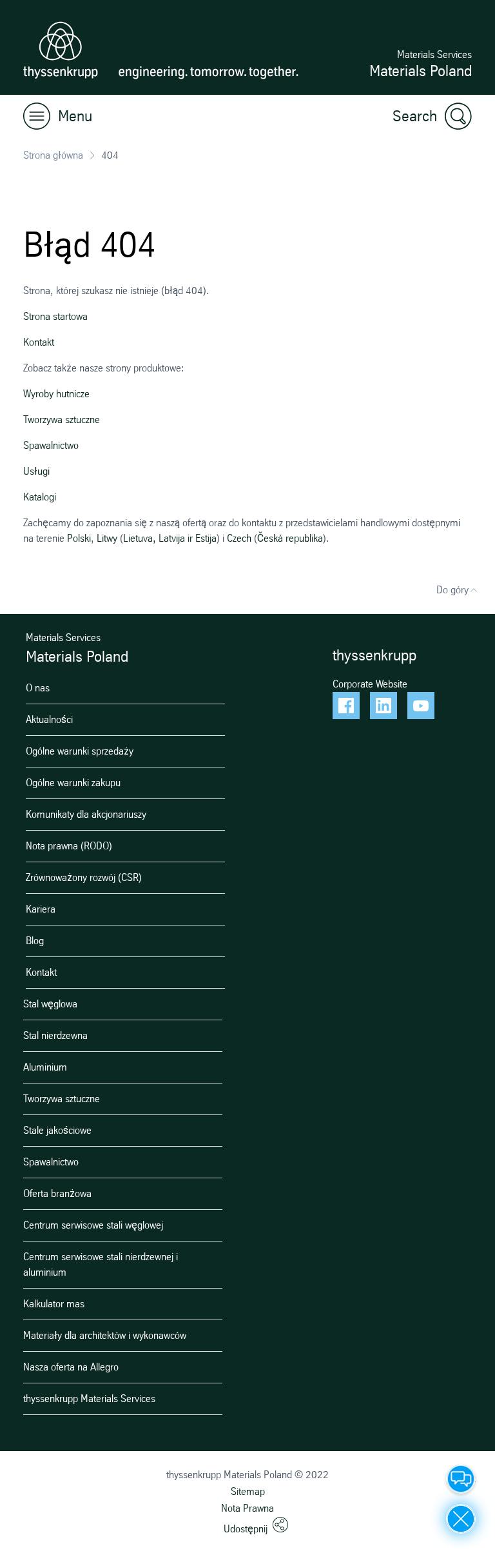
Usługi (36, 471)
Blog (35, 941)
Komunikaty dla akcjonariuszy (86, 814)
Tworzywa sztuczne (61, 419)
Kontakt (38, 342)
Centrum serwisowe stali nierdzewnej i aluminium (100, 1264)
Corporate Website (370, 684)
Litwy (107, 538)
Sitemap (248, 1491)
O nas (38, 688)
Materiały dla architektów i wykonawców (104, 1335)
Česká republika (290, 538)
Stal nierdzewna (55, 1035)
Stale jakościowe (57, 1130)
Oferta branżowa (57, 1193)
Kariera (40, 909)
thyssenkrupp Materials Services (89, 1398)
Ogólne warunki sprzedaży (79, 751)
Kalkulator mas (53, 1304)
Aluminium (45, 1067)
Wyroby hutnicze (56, 394)
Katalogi (39, 497)
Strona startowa (55, 316)
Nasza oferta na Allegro (71, 1367)
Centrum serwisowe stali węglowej (93, 1225)
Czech (239, 538)
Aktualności (49, 719)
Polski (79, 538)
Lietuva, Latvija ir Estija (170, 538)
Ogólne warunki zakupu (73, 782)
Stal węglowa (50, 1004)
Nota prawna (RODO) (69, 846)
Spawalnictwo (51, 445)
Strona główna (53, 155)
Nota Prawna (247, 1508)
